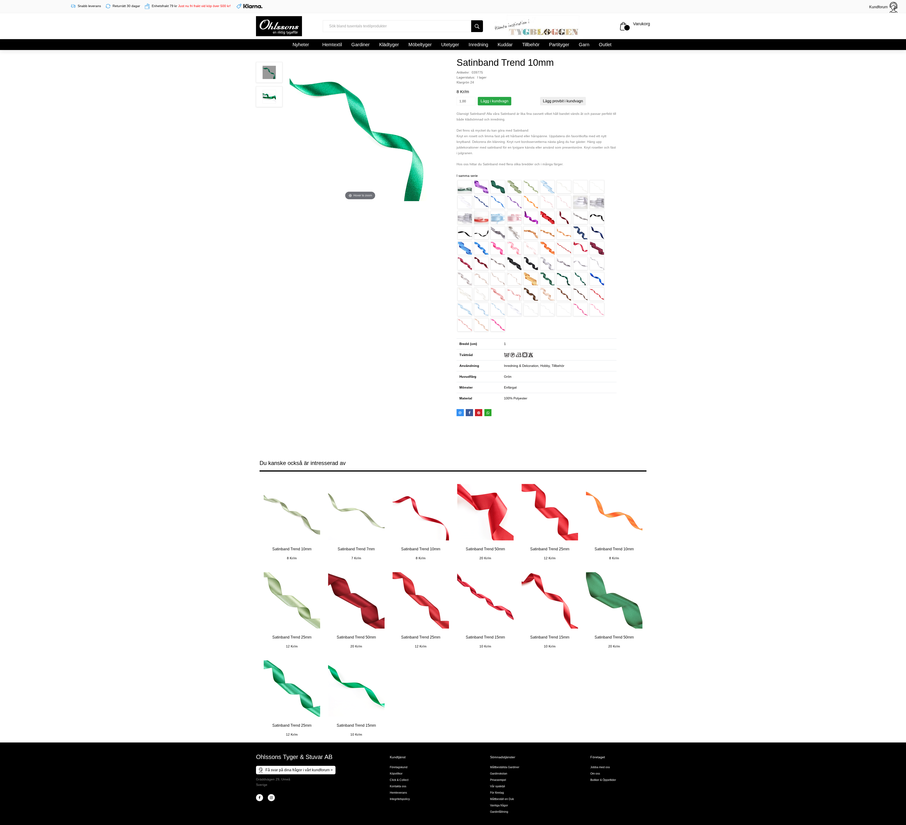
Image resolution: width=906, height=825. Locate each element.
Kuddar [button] (505, 44)
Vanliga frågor (499, 805)
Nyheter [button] (301, 44)
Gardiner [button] (360, 44)
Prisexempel (498, 780)
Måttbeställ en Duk (502, 799)
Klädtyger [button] (389, 44)
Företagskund (398, 767)
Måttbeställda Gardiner (504, 767)
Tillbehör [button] (531, 44)
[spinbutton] (466, 101)
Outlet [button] (605, 44)
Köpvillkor (396, 773)
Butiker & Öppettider (603, 780)
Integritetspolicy (400, 799)
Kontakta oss (398, 786)
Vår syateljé (497, 786)
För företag (497, 792)
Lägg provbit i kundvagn (563, 101)
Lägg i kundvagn (494, 101)
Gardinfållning (499, 811)
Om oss (595, 773)
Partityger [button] (559, 44)
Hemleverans (398, 792)
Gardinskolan (498, 773)
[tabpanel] (292, 518)
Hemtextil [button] (332, 44)
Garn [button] (584, 44)
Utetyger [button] (450, 44)
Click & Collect (399, 780)
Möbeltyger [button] (420, 44)
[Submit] (477, 26)
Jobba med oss (600, 767)
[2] (259, 798)
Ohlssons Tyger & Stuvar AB (294, 756)
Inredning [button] (478, 44)
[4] (271, 798)
